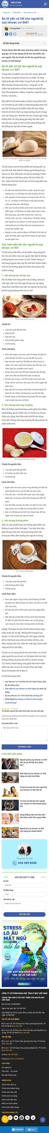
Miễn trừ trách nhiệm (10, 1103)
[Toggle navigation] (45, 4)
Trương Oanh (15, 28)
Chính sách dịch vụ (9, 1085)
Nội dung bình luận (10, 723)
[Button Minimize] (44, 43)
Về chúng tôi (6, 1067)
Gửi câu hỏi (24, 914)
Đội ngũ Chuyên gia (9, 1075)
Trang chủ (6, 12)
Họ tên (5, 881)
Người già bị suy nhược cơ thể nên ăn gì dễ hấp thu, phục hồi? (33, 762)
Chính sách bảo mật (9, 1092)
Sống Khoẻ (17, 12)
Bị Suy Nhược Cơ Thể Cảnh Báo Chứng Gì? (24, 695)
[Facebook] (6, 34)
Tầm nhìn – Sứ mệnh (9, 1071)
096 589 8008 (27, 863)
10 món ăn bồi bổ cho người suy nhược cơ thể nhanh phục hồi (33, 803)
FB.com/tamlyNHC (17, 1059)
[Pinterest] (15, 34)
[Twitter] (10, 34)
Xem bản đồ (16, 1026)
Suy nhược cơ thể (30, 12)
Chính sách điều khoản (10, 1107)
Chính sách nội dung (9, 1096)
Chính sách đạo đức (9, 1100)
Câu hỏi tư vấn (9, 899)
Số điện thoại (8, 890)
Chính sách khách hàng (10, 1088)
